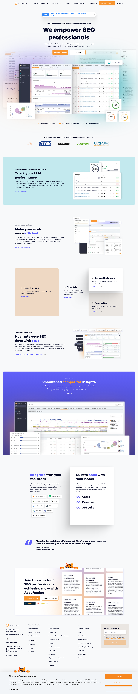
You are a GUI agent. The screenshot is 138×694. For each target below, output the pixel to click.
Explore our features (22, 247)
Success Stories (83, 629)
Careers (31, 648)
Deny (118, 689)
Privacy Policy (121, 638)
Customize (117, 683)
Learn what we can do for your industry (29, 354)
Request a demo (107, 3)
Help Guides (82, 654)
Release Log (82, 658)
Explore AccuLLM (21, 191)
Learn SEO (81, 651)
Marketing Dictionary (85, 647)
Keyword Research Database (59, 636)
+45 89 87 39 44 (11, 655)
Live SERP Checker (84, 643)
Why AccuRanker (40, 3)
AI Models (52, 651)
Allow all (119, 677)
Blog (79, 632)
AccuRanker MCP (55, 640)
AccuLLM (52, 654)
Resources (78, 3)
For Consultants (34, 636)
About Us (31, 644)
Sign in (120, 3)
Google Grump (83, 640)
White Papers (82, 636)
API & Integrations (55, 647)
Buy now (78, 52)
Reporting (52, 632)
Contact (31, 652)
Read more (25, 296)
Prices (67, 393)
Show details (13, 690)
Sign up (115, 642)
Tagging (51, 643)
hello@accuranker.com (14, 635)
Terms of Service (111, 638)
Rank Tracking (54, 629)
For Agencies (33, 629)
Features (55, 3)
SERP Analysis (53, 661)
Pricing (67, 3)
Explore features (50, 598)
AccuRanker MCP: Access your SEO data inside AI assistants (68, 14)
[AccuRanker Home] (21, 3)
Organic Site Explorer (56, 658)
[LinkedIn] (7, 639)
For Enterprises (34, 632)
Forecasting (53, 665)
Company (91, 3)
